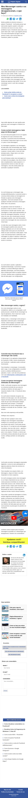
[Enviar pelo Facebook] (11, 19)
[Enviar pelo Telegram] (14, 19)
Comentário (6, 678)
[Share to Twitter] (17, 19)
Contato (20, 789)
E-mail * (5, 672)
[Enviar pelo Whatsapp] (8, 19)
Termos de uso (21, 792)
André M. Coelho (18, 15)
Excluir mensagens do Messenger (14, 651)
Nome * (5, 665)
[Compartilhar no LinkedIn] (20, 19)
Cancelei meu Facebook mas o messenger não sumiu (14, 647)
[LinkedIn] (24, 555)
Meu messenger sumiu (14, 654)
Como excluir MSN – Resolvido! (13, 734)
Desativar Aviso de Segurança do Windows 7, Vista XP (14, 730)
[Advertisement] (14, 54)
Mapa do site (7, 789)
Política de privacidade (7, 792)
